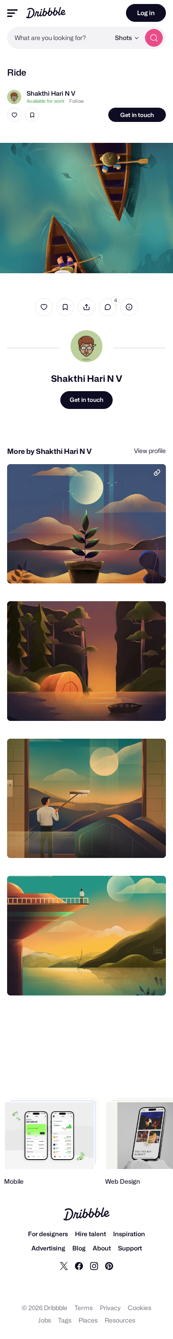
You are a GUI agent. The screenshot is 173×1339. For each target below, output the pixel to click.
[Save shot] (32, 115)
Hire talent (90, 1234)
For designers (48, 1234)
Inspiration (129, 1234)
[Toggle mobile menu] (12, 13)
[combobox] (59, 38)
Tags (64, 1320)
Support (130, 1248)
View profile (150, 450)
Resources (120, 1320)
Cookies (139, 1307)
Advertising (48, 1248)
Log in (146, 12)
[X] (64, 1266)
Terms (84, 1307)
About (102, 1248)
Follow (76, 101)
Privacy (110, 1307)
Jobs (44, 1320)
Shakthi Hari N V (51, 93)
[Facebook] (79, 1266)
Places (88, 1320)
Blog (79, 1248)
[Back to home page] (46, 12)
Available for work (46, 101)
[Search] (154, 38)
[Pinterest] (109, 1266)
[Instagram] (94, 1266)
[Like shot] (14, 115)
